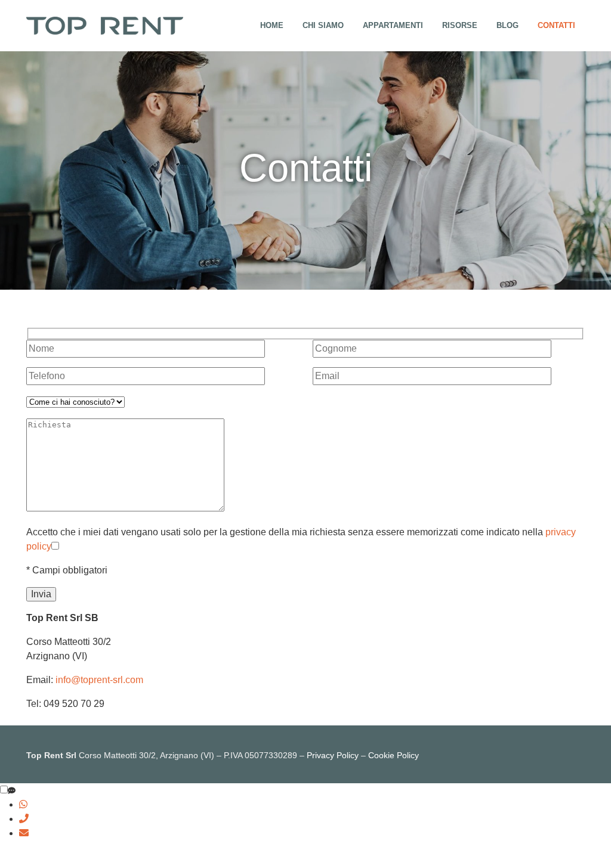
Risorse (459, 25)
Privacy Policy (333, 755)
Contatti (556, 25)
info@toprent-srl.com (99, 680)
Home (271, 25)
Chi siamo (323, 25)
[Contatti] (12, 791)
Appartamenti (393, 25)
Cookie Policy (393, 755)
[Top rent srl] (104, 24)
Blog (507, 25)
